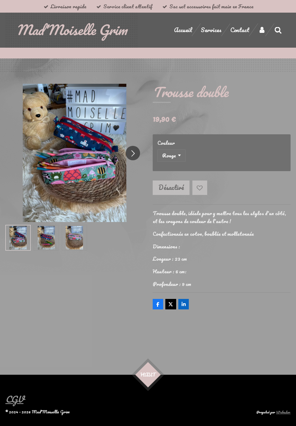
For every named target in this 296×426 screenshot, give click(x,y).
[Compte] (262, 29)
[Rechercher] (278, 30)
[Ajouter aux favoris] (199, 188)
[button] (18, 237)
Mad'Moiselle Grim (71, 29)
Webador (283, 412)
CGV (14, 399)
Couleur (166, 143)
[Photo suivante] (133, 153)
